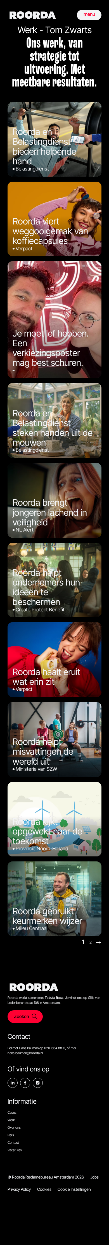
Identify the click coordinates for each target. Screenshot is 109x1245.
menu (89, 14)
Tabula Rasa (54, 997)
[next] (98, 942)
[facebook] (25, 1083)
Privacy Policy (19, 1189)
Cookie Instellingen (74, 1189)
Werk (11, 1120)
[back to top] (96, 1232)
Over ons (14, 1127)
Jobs (94, 1177)
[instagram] (38, 1083)
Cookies (44, 1189)
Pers (11, 1135)
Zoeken (21, 1016)
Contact (13, 1142)
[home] (33, 15)
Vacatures (15, 1150)
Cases (12, 1112)
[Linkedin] (13, 1083)
